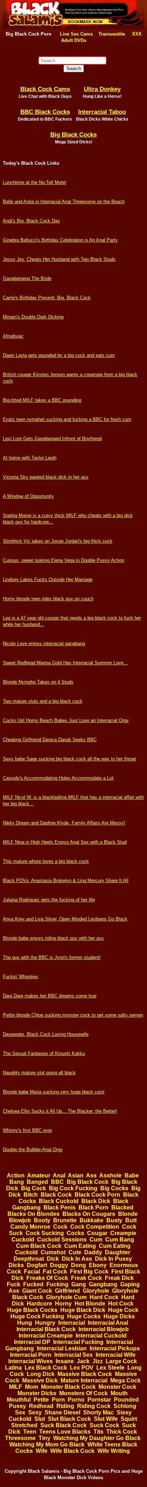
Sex (20, 1412)
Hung (24, 1323)
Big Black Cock (87, 1182)
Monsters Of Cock (83, 1393)
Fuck (13, 1284)
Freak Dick (119, 1278)
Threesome (20, 1438)
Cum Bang (119, 1239)
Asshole (110, 1175)
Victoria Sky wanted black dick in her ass (45, 477)
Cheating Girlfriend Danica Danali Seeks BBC (50, 739)
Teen (29, 1432)
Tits (98, 1432)
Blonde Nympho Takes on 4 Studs (38, 682)
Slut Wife (106, 1419)
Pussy (17, 1406)
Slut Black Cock (69, 1419)
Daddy (93, 1252)
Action (16, 1175)
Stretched (24, 1425)
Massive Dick (40, 1380)
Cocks (75, 1233)
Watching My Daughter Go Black (97, 1438)
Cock (60, 1227)
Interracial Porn (30, 1355)
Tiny (44, 1438)
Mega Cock (125, 1380)
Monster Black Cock (68, 1387)
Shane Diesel (62, 1412)
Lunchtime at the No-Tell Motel (34, 182)
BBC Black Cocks (45, 112)
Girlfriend (67, 1291)
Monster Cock (117, 1387)
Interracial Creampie (46, 1336)
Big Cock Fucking (73, 1188)
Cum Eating (80, 1246)
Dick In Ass (77, 1259)
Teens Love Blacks (65, 1432)
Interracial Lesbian (62, 1348)
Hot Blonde (90, 1304)
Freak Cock (86, 1278)
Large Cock (121, 1361)
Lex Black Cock (46, 1368)
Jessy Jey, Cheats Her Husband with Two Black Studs (59, 259)
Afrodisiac (13, 336)
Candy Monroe (30, 1227)
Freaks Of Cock (47, 1278)
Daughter (117, 1252)
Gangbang (103, 1284)
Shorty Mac (98, 1412)
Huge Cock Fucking (37, 1316)
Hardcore (39, 1304)
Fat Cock (55, 1272)
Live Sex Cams (76, 34)
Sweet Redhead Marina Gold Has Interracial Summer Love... (65, 662)
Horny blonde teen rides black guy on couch (48, 598)
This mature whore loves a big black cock (46, 861)
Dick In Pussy (113, 1259)
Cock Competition (94, 1227)
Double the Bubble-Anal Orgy (33, 1149)
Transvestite (111, 34)
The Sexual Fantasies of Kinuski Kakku (44, 1053)
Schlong (124, 1406)
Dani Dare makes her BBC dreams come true (49, 995)
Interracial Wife (116, 1355)
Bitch (31, 1195)
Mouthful (19, 1400)
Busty (114, 1220)
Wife (41, 1451)
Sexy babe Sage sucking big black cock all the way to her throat (69, 758)
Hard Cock (104, 1297)
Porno (76, 1400)
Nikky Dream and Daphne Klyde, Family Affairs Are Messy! (64, 823)
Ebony (98, 1265)
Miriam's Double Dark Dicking (33, 317)
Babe (132, 1175)
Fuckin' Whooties (20, 976)
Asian (75, 1175)
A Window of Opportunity (28, 496)
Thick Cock (121, 1432)
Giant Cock (37, 1291)
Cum (96, 1239)
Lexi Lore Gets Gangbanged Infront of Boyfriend (52, 438)
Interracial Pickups (115, 1348)
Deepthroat (29, 1259)
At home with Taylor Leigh (29, 457)
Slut (39, 1419)
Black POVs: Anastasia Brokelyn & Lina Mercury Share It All (65, 880)
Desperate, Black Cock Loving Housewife (45, 1034)
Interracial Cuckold (101, 1336)
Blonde (128, 1214)
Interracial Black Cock (46, 1329)
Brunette (65, 1220)
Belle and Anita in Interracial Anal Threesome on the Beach (64, 201)
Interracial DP (32, 1342)
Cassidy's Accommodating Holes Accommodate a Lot (58, 778)
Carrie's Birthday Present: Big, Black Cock (47, 297)
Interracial (71, 1323)
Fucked (33, 1284)
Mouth (119, 1393)
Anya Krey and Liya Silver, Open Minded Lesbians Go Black (65, 919)
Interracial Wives (30, 1361)
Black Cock (56, 1195)
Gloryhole (96, 1291)
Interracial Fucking (78, 1342)
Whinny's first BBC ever (27, 1130)
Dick (53, 1259)
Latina (13, 1368)
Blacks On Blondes (33, 1214)
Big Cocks (114, 1188)
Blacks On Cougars (88, 1214)
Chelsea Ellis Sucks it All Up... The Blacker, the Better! (60, 1111)
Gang (78, 1284)
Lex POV (81, 1368)
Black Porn (93, 1207)
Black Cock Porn (97, 1195)
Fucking (57, 1284)
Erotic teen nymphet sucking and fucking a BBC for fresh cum (67, 419)
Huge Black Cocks (32, 1310)
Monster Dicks (36, 1393)
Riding (65, 1406)
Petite (41, 1400)
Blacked (122, 1207)
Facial (32, 1272)
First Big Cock (89, 1272)
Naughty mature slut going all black (39, 1072)
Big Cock (33, 1188)
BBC (57, 1182)
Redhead (41, 1406)
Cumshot (53, 1252)
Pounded (126, 1400)
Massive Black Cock (84, 1374)
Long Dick (41, 1374)
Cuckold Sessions (62, 1239)
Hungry (45, 1323)
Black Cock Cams (45, 89)
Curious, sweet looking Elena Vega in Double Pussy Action (63, 560)
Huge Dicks (119, 1316)
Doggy (59, 1265)
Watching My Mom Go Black (47, 1444)
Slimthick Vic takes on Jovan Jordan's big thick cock (57, 541)
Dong (78, 1265)
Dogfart (37, 1265)
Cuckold (22, 1239)
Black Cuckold (58, 1201)
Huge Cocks (84, 1316)
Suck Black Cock (63, 1425)
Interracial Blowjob (103, 1329)
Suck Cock (104, 1425)
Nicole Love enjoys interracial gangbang (44, 643)
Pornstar (99, 1400)
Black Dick (95, 1201)
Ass (91, 1175)
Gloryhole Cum (66, 1297)
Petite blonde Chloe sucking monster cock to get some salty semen (73, 1015)
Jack (83, 1361)
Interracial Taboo (102, 112)
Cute (75, 1252)
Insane (65, 1361)
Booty (42, 1220)
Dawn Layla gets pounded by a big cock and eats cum (59, 355)
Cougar (97, 1233)
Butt (131, 1220)
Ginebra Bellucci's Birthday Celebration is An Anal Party (60, 240)
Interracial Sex (73, 1355)
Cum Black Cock (38, 1246)
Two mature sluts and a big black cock (42, 701)
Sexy (35, 1412)
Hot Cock (120, 1304)
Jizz (97, 1361)
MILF (15, 1387)
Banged (37, 1182)
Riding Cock (94, 1406)
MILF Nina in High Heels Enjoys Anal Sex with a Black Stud (65, 842)
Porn (58, 1400)
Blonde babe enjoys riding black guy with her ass (53, 938)
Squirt (129, 1419)
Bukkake (91, 1220)
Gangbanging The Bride (27, 278)
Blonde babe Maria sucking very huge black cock (54, 1092)
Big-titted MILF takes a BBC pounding (42, 400)
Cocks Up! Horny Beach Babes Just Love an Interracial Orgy (66, 720)
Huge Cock (123, 1310)
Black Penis (60, 1207)
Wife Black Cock (72, 1451)
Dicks (16, 1265)
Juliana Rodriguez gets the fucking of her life (49, 899)
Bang (16, 1182)
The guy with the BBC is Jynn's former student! (52, 957)
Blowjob (20, 1220)
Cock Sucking (45, 1233)
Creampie (123, 1233)
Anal (59, 1175)
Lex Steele (110, 1368)
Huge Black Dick (82, 1310)
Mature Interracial (84, 1380)
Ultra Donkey (102, 89)
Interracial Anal (108, 1323)
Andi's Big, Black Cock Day (31, 220)
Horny (63, 1304)
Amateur (38, 1175)
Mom (31, 1387)
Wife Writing (113, 1451)
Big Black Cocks (73, 134)
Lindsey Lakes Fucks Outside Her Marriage (47, 579)
